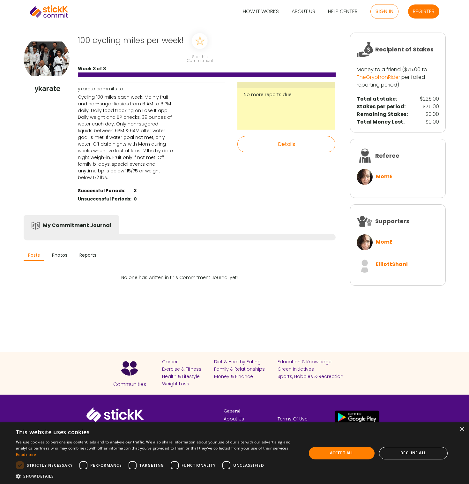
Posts (34, 255)
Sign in (384, 11)
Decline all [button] (413, 453)
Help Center (343, 11)
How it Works (261, 11)
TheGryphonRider (378, 77)
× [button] (461, 429)
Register (424, 11)
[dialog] (234, 453)
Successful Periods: (101, 190)
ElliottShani (392, 264)
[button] (157, 476)
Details (286, 144)
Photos (59, 255)
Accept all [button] (342, 453)
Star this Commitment (199, 58)
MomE (384, 176)
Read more (26, 454)
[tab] (34, 256)
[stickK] (49, 11)
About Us (303, 11)
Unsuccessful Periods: (104, 199)
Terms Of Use (293, 419)
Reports (87, 255)
